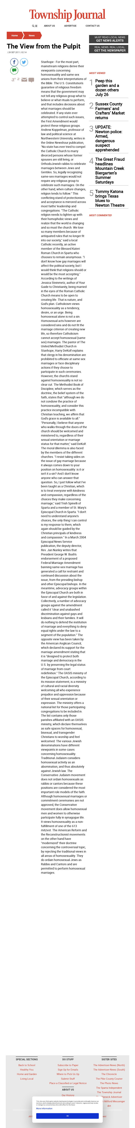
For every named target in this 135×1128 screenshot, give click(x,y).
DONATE (120, 3)
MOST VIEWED (97, 73)
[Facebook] (14, 62)
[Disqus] (47, 921)
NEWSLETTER (101, 3)
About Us (49, 25)
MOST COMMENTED (100, 215)
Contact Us (93, 25)
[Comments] (14, 70)
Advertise (70, 25)
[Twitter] (24, 62)
